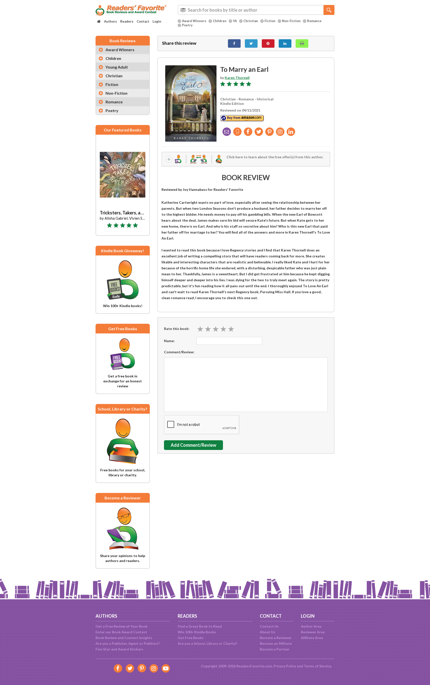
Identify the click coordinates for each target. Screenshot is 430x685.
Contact (143, 21)
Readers (126, 21)
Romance (314, 21)
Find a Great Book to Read (200, 626)
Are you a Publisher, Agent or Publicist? (128, 643)
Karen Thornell (237, 78)
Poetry (187, 25)
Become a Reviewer (276, 638)
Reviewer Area (313, 632)
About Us (267, 632)
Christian (250, 21)
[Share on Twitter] (251, 43)
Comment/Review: (179, 352)
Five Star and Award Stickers (119, 649)
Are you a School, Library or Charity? (207, 643)
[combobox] (256, 9)
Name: (169, 341)
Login (157, 21)
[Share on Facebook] (234, 43)
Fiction (270, 21)
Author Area (311, 626)
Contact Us (269, 626)
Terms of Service (317, 666)
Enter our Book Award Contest (121, 632)
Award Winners (194, 21)
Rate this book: (176, 328)
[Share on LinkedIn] (285, 43)
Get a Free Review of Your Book (122, 626)
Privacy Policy (284, 666)
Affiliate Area (312, 638)
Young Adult (117, 67)
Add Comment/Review (193, 445)
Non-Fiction (291, 21)
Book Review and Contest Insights (124, 638)
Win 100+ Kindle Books (197, 632)
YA (235, 21)
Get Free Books (191, 638)
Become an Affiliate (276, 643)
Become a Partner (274, 649)
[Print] (302, 43)
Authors (110, 21)
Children (219, 21)
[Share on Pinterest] (268, 43)
